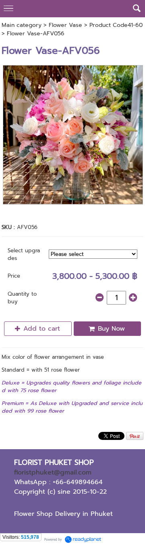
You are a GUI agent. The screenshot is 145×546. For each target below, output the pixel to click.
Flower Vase (65, 25)
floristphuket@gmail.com (52, 472)
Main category (21, 25)
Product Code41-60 (116, 25)
